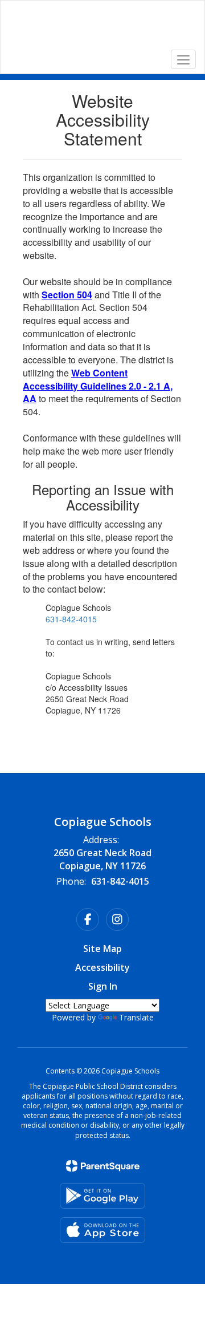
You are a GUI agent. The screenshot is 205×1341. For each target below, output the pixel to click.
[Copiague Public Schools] (102, 28)
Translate (136, 1017)
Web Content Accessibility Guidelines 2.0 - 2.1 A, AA (98, 386)
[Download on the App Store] (102, 1230)
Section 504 (67, 294)
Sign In (102, 986)
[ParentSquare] (102, 1165)
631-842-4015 (71, 619)
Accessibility (102, 967)
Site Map (102, 948)
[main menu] (183, 59)
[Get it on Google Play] (102, 1196)
